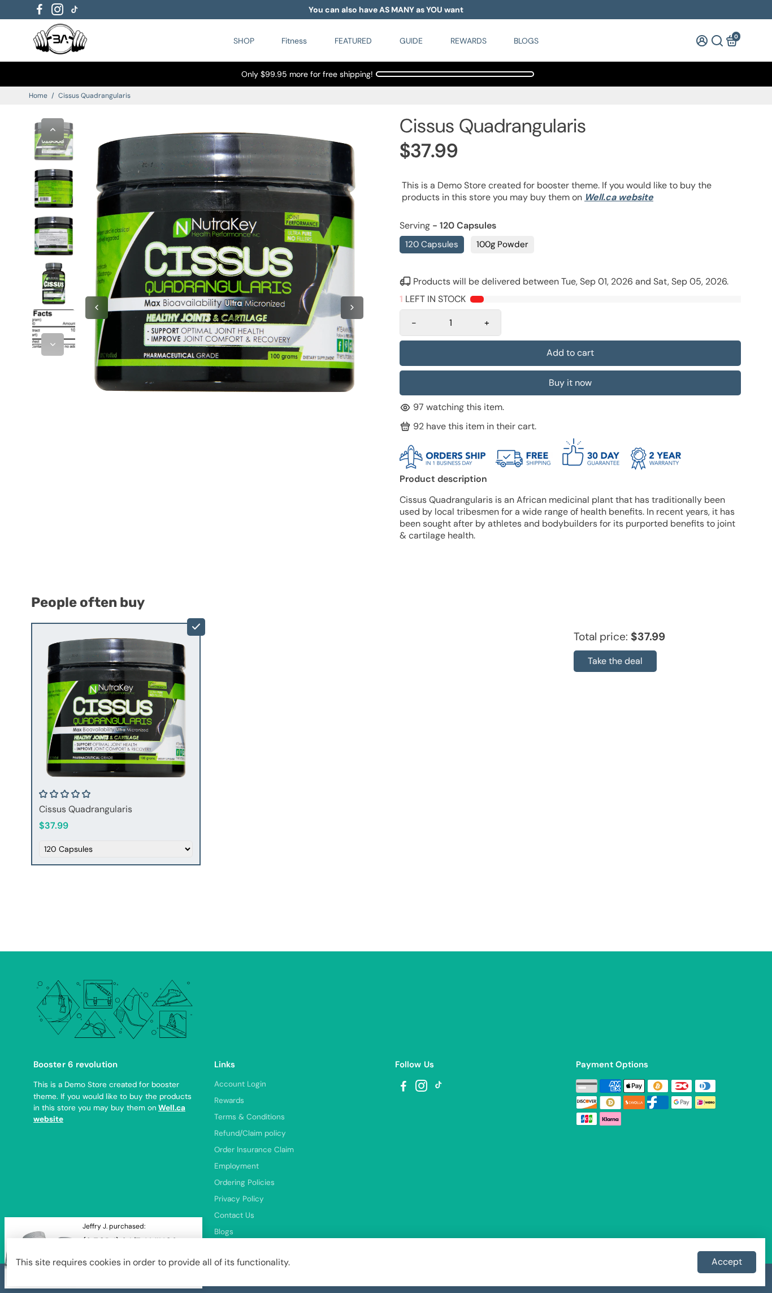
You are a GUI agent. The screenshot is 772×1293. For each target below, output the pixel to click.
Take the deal (615, 661)
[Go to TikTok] (74, 9)
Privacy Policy (239, 1199)
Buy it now (570, 383)
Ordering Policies (244, 1182)
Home (38, 95)
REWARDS (468, 41)
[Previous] (52, 129)
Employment (236, 1166)
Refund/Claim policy (250, 1133)
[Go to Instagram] (57, 9)
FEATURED (353, 41)
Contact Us (234, 1215)
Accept (727, 1262)
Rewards (229, 1100)
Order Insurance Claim (254, 1149)
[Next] (52, 344)
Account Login (240, 1084)
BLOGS (526, 41)
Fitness (294, 41)
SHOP (243, 41)
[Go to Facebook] (39, 9)
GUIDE (411, 41)
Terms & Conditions (249, 1117)
